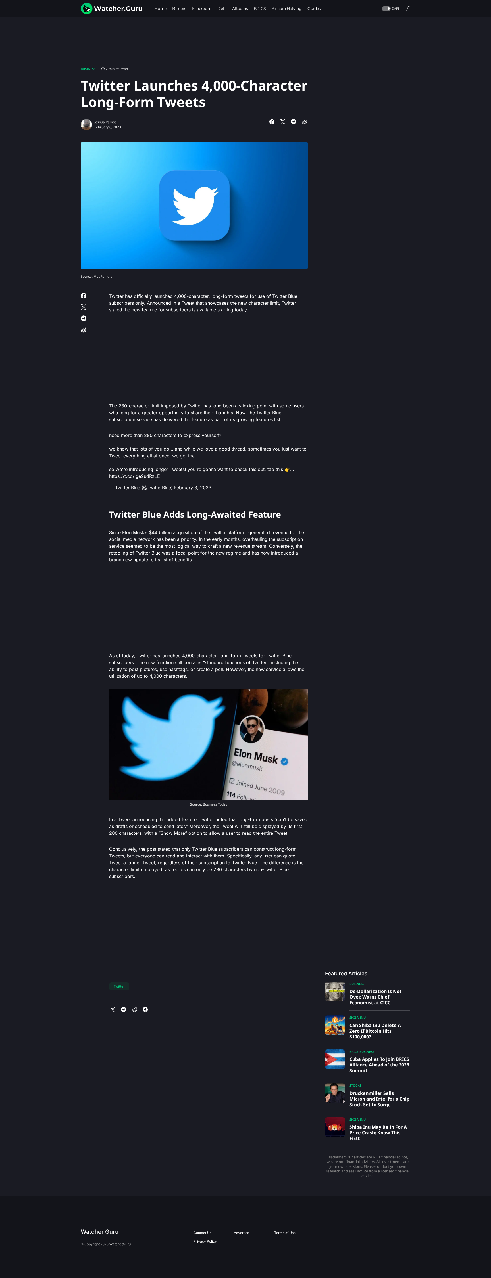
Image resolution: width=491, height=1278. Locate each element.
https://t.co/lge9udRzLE (134, 476)
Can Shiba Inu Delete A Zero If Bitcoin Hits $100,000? (375, 1030)
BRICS (353, 1051)
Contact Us (202, 1233)
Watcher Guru (99, 1231)
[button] (390, 8)
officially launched (153, 296)
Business (88, 69)
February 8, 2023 (192, 487)
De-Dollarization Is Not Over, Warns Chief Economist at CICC (375, 996)
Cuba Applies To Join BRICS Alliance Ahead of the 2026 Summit (379, 1064)
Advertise (241, 1233)
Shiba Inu (357, 1017)
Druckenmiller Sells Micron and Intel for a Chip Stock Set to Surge (379, 1098)
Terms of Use (285, 1233)
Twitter (119, 986)
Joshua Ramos (105, 122)
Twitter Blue (284, 296)
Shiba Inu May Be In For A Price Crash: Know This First (378, 1132)
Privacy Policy (205, 1241)
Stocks (355, 1085)
